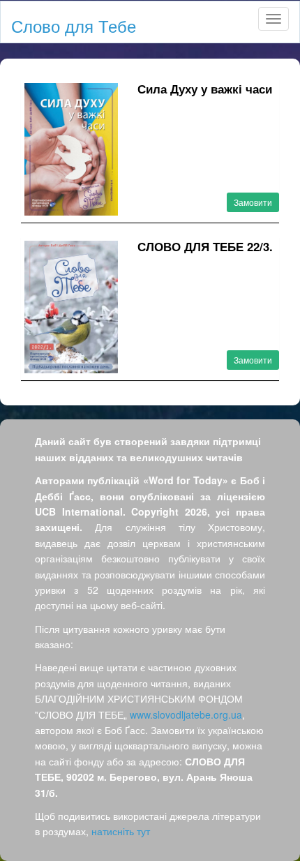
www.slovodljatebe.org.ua (186, 714)
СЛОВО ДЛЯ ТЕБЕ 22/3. (205, 246)
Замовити (253, 202)
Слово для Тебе (73, 25)
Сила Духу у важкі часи (204, 88)
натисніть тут (120, 831)
